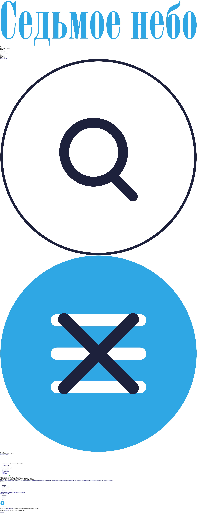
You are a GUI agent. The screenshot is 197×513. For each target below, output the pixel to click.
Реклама (3, 472)
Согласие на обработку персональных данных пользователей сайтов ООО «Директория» (97, 480)
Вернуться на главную (4, 454)
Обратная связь (5, 470)
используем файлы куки (9, 508)
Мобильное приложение (4, 493)
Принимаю (2, 512)
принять (6, 510)
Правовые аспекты (5, 471)
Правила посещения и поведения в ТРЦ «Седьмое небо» (10, 480)
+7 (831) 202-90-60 (6, 465)
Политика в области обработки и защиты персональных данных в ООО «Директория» (36, 480)
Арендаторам (4, 473)
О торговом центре (5, 469)
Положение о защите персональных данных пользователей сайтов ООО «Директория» (66, 480)
